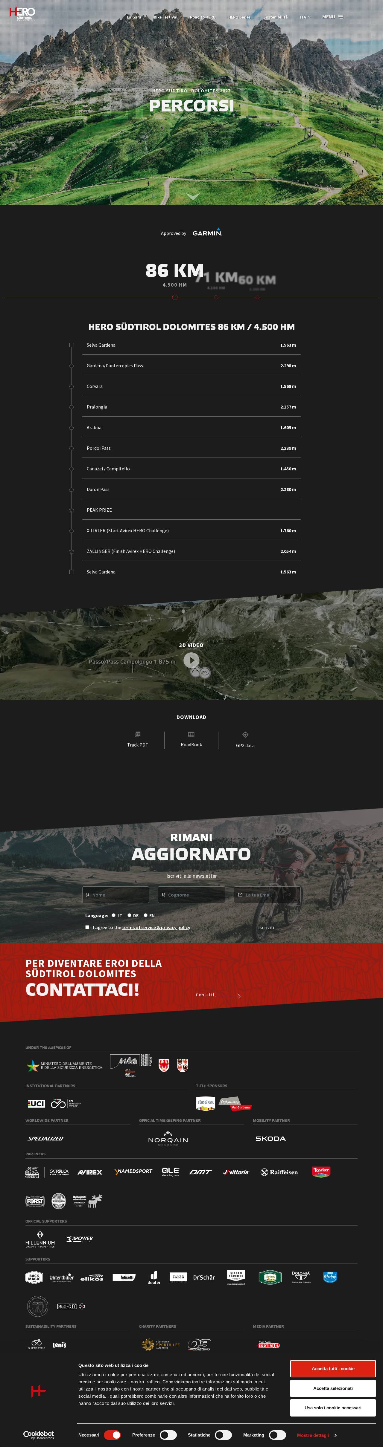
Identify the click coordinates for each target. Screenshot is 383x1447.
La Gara (134, 17)
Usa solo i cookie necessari (333, 1407)
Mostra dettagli (313, 1435)
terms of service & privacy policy (156, 927)
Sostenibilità (275, 17)
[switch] (168, 1435)
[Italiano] (22, 14)
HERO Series (239, 17)
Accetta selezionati (333, 1388)
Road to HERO (203, 17)
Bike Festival (165, 17)
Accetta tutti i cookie (333, 1368)
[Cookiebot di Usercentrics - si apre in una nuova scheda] (39, 1435)
